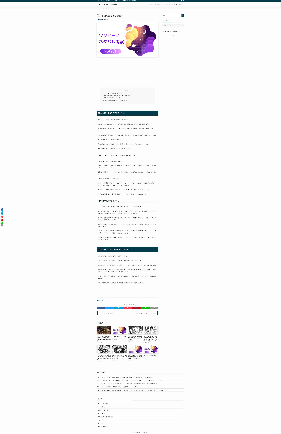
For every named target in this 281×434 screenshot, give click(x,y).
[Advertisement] (127, 72)
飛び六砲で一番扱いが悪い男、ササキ (115, 93)
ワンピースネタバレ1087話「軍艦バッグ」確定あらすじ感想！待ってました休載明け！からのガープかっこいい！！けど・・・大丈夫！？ (131, 390)
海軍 (101, 420)
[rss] (182, 1)
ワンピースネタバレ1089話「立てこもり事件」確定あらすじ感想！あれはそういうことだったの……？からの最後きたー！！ (128, 383)
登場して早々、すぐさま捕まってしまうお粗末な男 (118, 95)
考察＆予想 (100, 19)
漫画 (101, 423)
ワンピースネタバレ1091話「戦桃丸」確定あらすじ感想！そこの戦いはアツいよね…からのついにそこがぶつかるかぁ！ (127, 377)
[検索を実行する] (182, 15)
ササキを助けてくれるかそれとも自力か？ (116, 100)
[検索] (183, 1)
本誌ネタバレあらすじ (106, 416)
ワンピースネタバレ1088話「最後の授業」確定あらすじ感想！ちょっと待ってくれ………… (119, 386)
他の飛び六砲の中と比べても (113, 97)
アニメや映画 (103, 403)
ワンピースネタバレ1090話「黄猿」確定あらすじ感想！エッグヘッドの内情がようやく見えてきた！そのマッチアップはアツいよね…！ (130, 380)
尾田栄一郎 (102, 413)
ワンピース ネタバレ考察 (107, 4)
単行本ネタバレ (104, 410)
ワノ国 (102, 407)
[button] (101, 308)
